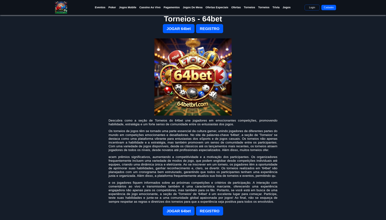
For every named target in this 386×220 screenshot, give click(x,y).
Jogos (287, 7)
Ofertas (236, 7)
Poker (112, 7)
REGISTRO (209, 29)
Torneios (249, 7)
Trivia (276, 7)
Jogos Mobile (127, 7)
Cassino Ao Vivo (150, 7)
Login (312, 7)
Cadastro (329, 7)
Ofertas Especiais (217, 7)
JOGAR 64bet (179, 29)
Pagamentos (172, 7)
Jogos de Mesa (192, 7)
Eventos (100, 7)
